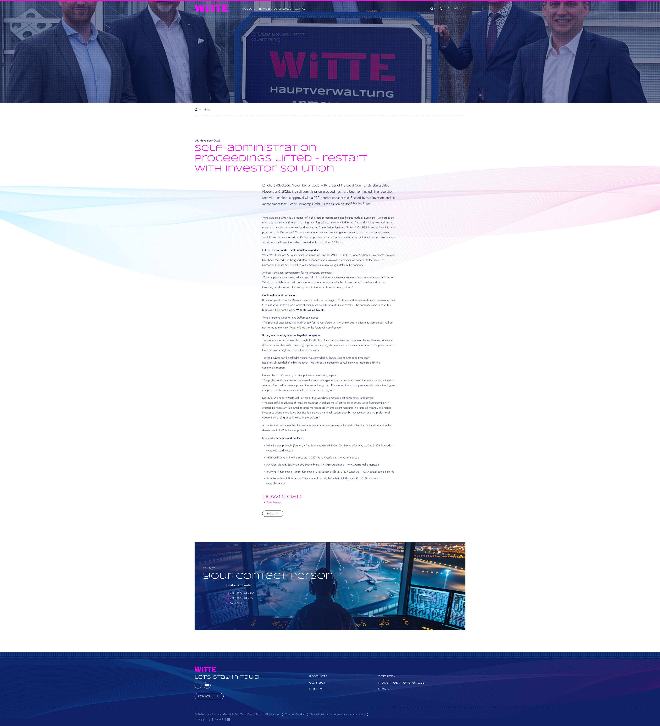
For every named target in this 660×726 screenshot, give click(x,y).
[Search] (448, 8)
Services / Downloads (275, 9)
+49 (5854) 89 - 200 (242, 593)
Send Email (236, 603)
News (207, 109)
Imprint (219, 719)
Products (248, 9)
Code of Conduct (295, 714)
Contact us (206, 696)
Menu (458, 8)
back (270, 513)
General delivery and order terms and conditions (337, 714)
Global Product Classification (264, 714)
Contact (301, 9)
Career (316, 689)
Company (387, 676)
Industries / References (401, 683)
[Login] (441, 8)
